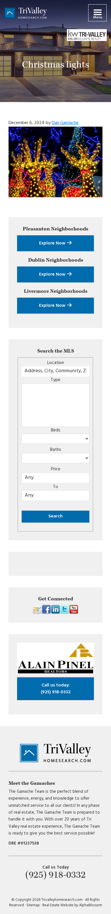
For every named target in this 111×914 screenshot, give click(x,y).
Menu (97, 17)
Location (55, 363)
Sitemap (33, 905)
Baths (55, 449)
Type (55, 380)
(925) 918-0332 (56, 689)
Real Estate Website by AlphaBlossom (72, 905)
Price (55, 469)
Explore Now (53, 243)
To (55, 487)
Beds (55, 430)
